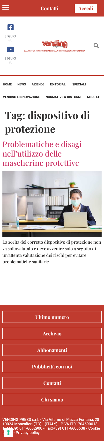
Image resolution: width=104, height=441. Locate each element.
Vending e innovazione (21, 97)
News (21, 84)
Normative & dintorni (63, 97)
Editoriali (58, 84)
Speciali (79, 84)
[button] (96, 46)
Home (7, 84)
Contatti (49, 8)
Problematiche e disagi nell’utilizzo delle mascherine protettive (42, 153)
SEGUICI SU (10, 38)
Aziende (38, 84)
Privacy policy (28, 433)
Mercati (93, 97)
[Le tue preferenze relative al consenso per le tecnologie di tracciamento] (8, 432)
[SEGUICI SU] (10, 27)
